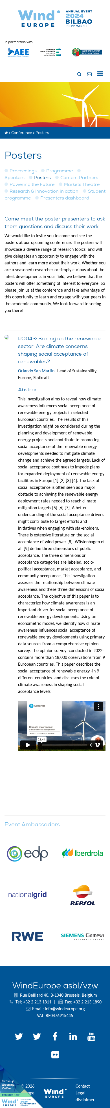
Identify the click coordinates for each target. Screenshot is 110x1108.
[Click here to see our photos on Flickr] (55, 1055)
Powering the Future (32, 184)
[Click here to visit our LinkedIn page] (73, 1037)
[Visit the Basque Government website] (87, 59)
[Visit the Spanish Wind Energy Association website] (18, 57)
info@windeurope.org (65, 1009)
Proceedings (23, 171)
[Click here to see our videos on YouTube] (91, 1037)
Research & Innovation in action (44, 191)
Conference (21, 132)
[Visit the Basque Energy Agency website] (50, 59)
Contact (83, 1086)
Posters (42, 178)
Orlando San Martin (36, 371)
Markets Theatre (82, 184)
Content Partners (79, 178)
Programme (59, 171)
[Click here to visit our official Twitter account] (19, 1037)
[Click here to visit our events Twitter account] (37, 1037)
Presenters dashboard (64, 198)
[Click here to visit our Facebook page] (55, 1037)
